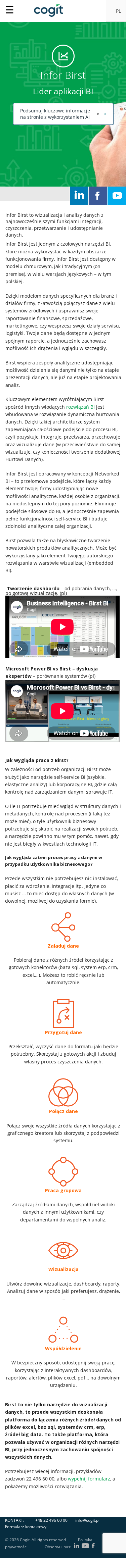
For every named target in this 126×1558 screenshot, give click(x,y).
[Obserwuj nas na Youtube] (117, 196)
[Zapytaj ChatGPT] (98, 113)
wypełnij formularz (89, 1478)
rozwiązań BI (80, 407)
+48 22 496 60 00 (51, 1520)
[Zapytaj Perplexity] (105, 113)
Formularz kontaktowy (25, 1526)
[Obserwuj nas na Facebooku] (98, 196)
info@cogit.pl (87, 1520)
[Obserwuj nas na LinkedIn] (79, 196)
